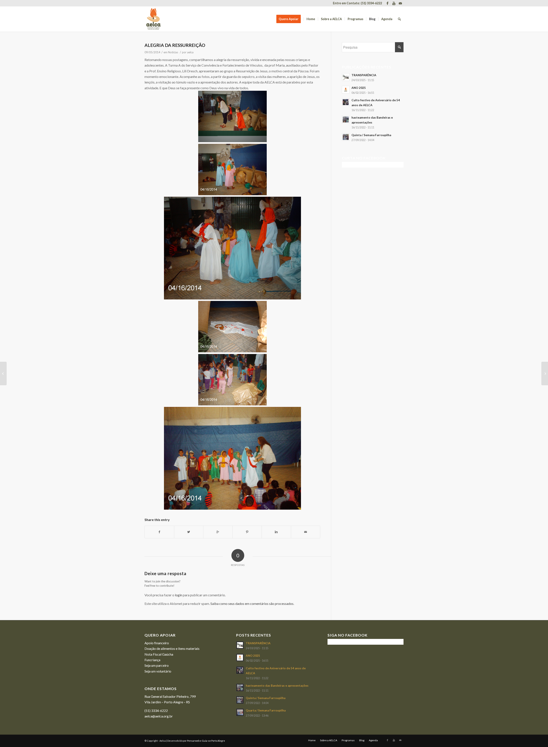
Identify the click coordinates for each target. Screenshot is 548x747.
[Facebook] (387, 3)
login (178, 595)
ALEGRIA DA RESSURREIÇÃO (174, 45)
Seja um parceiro (156, 665)
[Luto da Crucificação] (3, 373)
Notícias (173, 52)
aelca (190, 52)
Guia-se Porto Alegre (213, 740)
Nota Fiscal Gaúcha (158, 654)
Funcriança (152, 660)
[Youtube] (394, 3)
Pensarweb (193, 740)
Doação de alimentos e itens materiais (172, 648)
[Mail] (400, 3)
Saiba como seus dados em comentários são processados (251, 603)
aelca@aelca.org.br (158, 716)
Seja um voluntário (157, 671)
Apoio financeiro (156, 643)
